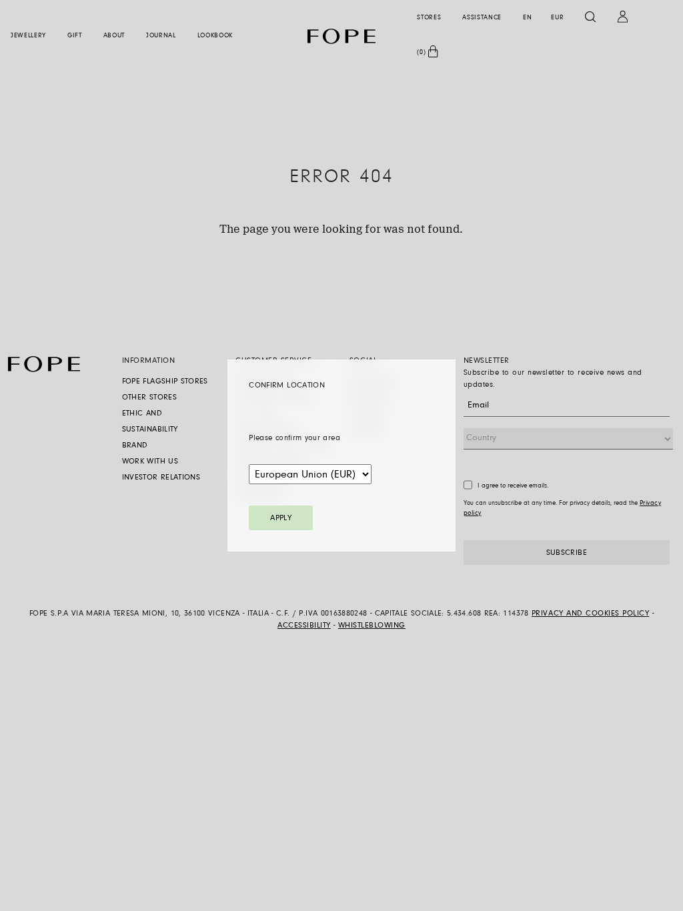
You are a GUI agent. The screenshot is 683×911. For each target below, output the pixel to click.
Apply (280, 518)
